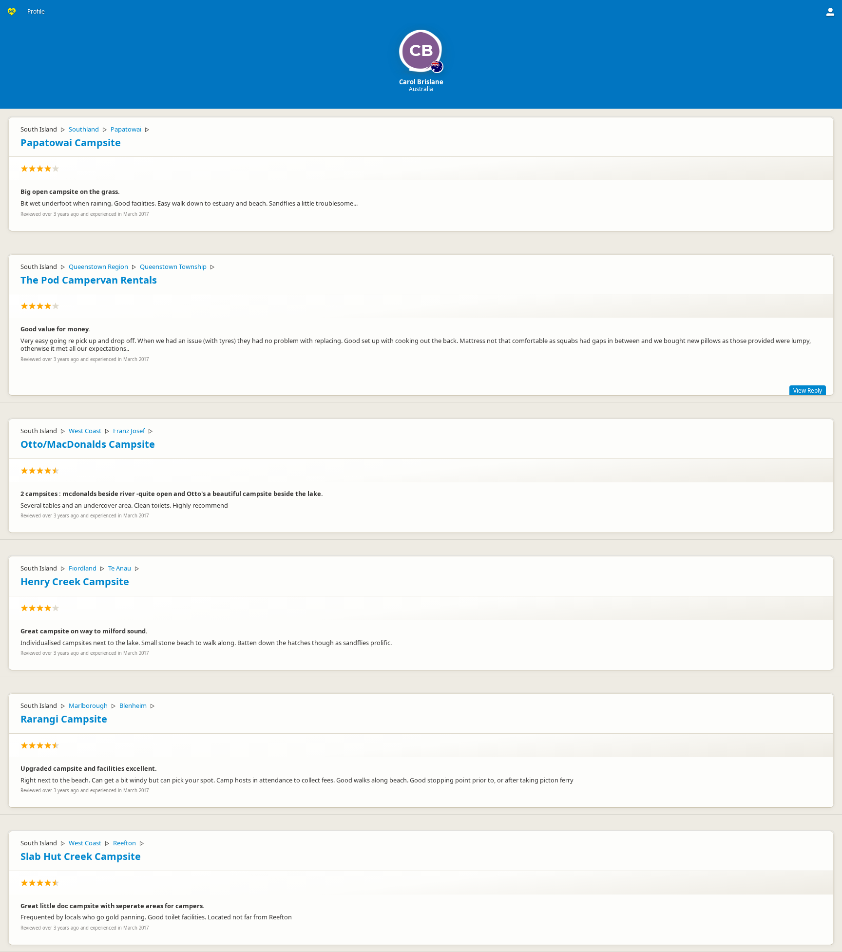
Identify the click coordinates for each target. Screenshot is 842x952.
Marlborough (88, 705)
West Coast (85, 430)
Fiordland (82, 568)
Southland (84, 129)
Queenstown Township (173, 266)
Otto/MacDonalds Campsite (87, 444)
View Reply (807, 390)
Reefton (124, 842)
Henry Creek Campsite (74, 581)
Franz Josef (129, 430)
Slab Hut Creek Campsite (80, 856)
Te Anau (119, 568)
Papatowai (126, 129)
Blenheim (133, 705)
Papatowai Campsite (70, 142)
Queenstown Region (98, 266)
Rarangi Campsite (63, 718)
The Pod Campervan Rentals (88, 279)
